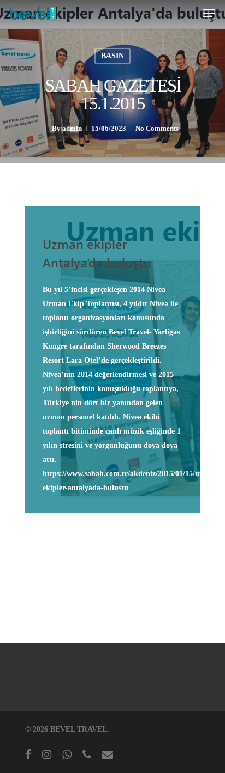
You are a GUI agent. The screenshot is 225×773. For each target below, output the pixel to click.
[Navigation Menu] (209, 13)
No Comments (157, 128)
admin (72, 128)
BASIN (112, 56)
